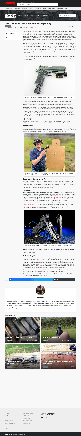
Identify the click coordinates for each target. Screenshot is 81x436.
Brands (44, 8)
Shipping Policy (8, 421)
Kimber (41, 265)
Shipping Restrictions (9, 420)
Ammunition (17, 8)
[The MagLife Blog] (10, 15)
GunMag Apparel (51, 8)
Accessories (24, 8)
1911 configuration (55, 197)
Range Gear (38, 8)
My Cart (74, 4)
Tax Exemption (25, 421)
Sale (66, 8)
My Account (64, 4)
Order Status (7, 416)
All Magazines (8, 8)
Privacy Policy (7, 425)
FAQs (6, 418)
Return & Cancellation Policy (10, 423)
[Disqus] (40, 387)
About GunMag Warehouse (28, 413)
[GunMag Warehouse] (10, 3)
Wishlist (69, 4)
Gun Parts (31, 8)
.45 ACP (31, 45)
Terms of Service (8, 426)
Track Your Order (31, 2)
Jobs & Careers (26, 416)
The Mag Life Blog (26, 423)
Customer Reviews (26, 418)
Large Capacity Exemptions (28, 420)
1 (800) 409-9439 (20, 2)
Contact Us (26, 2)
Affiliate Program (26, 415)
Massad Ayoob (34, 27)
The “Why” (8, 36)
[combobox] (36, 4)
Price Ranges (9, 38)
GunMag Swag (60, 8)
